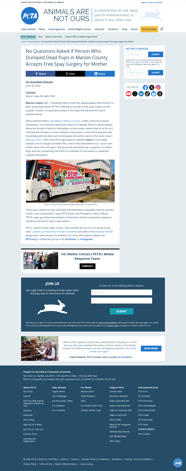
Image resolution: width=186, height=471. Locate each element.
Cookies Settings (86, 464)
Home (23, 41)
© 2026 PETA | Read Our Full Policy (40, 459)
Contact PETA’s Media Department (81, 37)
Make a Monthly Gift (119, 400)
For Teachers (58, 410)
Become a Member (119, 396)
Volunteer (28, 415)
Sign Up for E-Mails (32, 424)
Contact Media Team (91, 410)
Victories (27, 410)
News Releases (28, 37)
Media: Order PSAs (53, 37)
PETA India (143, 415)
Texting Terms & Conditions (138, 459)
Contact (74, 459)
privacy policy (113, 325)
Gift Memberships (118, 436)
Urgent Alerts (58, 391)
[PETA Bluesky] (153, 93)
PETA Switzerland (146, 410)
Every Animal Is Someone (63, 231)
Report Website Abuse (66, 464)
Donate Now (116, 391)
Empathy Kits (102, 231)
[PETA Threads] (159, 93)
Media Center (87, 391)
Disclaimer (117, 459)
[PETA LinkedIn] (141, 93)
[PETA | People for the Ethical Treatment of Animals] (30, 16)
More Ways (115, 441)
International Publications (29, 440)
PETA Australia (145, 419)
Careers (27, 396)
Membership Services (120, 431)
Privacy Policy (29, 464)
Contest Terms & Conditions (95, 459)
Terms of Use (45, 464)
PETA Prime (29, 419)
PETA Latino (144, 434)
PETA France (144, 396)
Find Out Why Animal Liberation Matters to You (33, 403)
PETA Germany (145, 400)
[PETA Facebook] (145, 87)
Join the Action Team (62, 400)
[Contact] (70, 261)
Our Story (28, 391)
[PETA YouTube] (128, 93)
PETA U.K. (143, 391)
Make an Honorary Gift (120, 410)
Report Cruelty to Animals (152, 2)
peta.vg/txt (135, 62)
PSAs (40, 37)
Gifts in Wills (115, 419)
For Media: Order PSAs (91, 405)
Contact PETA (30, 434)
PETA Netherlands (147, 405)
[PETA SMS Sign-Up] (134, 93)
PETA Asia (143, 424)
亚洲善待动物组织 (146, 429)
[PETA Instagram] (158, 87)
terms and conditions (108, 322)
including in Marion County (65, 120)
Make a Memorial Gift (120, 405)
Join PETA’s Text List (33, 429)
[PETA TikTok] (147, 93)
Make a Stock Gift (118, 415)
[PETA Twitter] (151, 87)
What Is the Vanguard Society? (120, 425)
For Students (58, 405)
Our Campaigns (59, 396)
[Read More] (93, 348)
